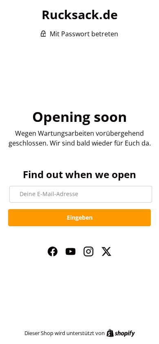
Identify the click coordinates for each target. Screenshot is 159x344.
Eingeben (80, 217)
